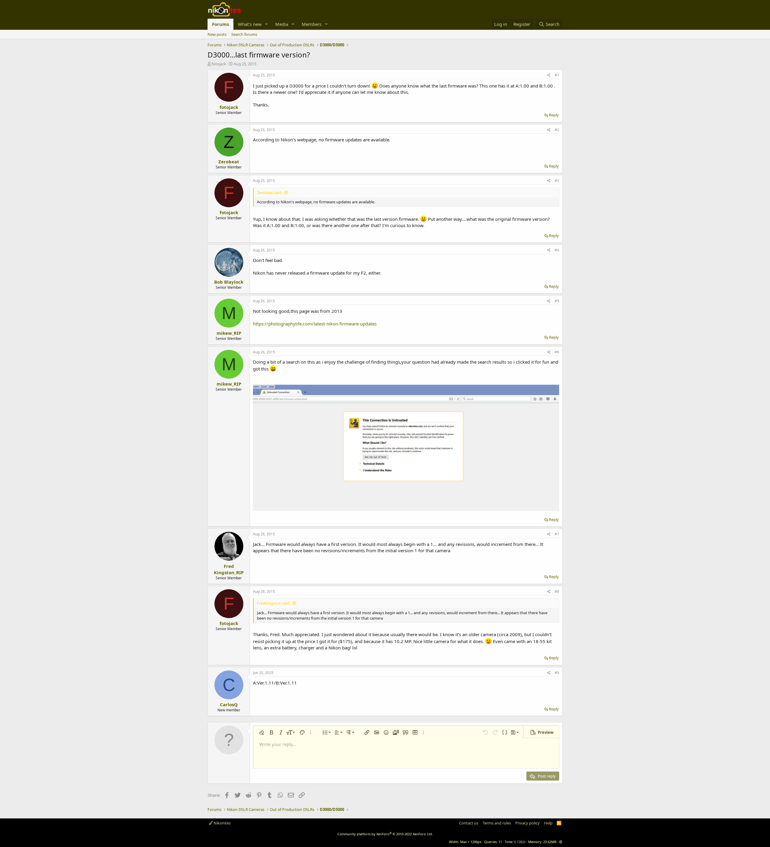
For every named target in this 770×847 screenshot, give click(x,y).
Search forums (244, 34)
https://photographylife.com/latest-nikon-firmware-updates (315, 324)
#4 (557, 250)
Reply (554, 115)
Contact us (468, 823)
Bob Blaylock (228, 282)
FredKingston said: (273, 603)
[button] (266, 24)
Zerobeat (228, 162)
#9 (557, 672)
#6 (557, 352)
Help (548, 823)
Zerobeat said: (269, 192)
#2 (557, 129)
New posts (217, 34)
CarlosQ (229, 704)
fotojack (219, 63)
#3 (557, 180)
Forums (220, 24)
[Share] (549, 75)
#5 (557, 300)
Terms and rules (497, 823)
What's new (250, 24)
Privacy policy (527, 823)
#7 (557, 534)
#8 (557, 591)
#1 (557, 75)
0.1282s (519, 841)
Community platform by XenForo (385, 834)
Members (312, 24)
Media (281, 24)
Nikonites (222, 823)
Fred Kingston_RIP (229, 569)
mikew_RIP (229, 333)
